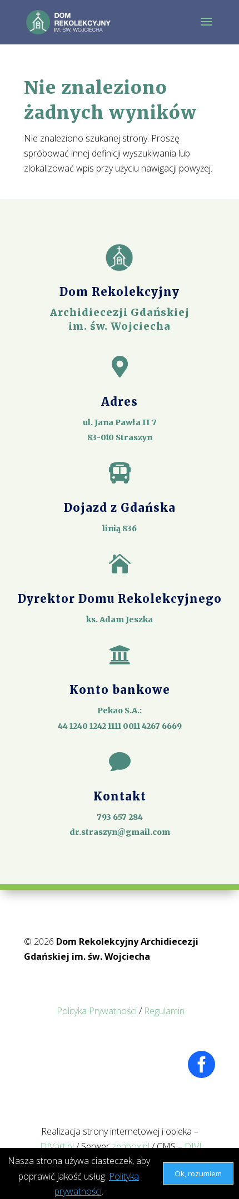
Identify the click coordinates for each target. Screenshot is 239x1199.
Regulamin (164, 1011)
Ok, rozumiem (198, 1173)
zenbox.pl (131, 1146)
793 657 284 (120, 817)
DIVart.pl (57, 1146)
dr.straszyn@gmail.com (119, 832)
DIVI (193, 1146)
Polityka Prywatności (97, 1011)
